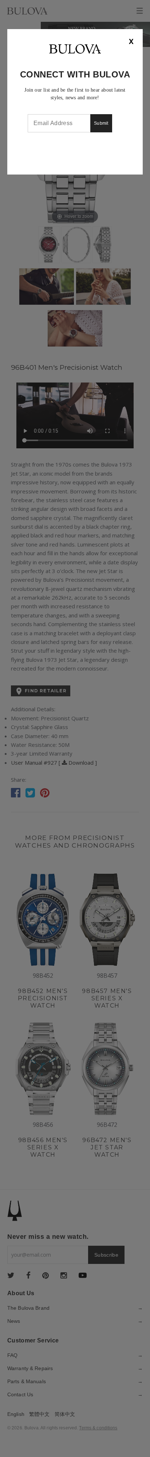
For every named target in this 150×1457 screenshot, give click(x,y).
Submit (101, 123)
